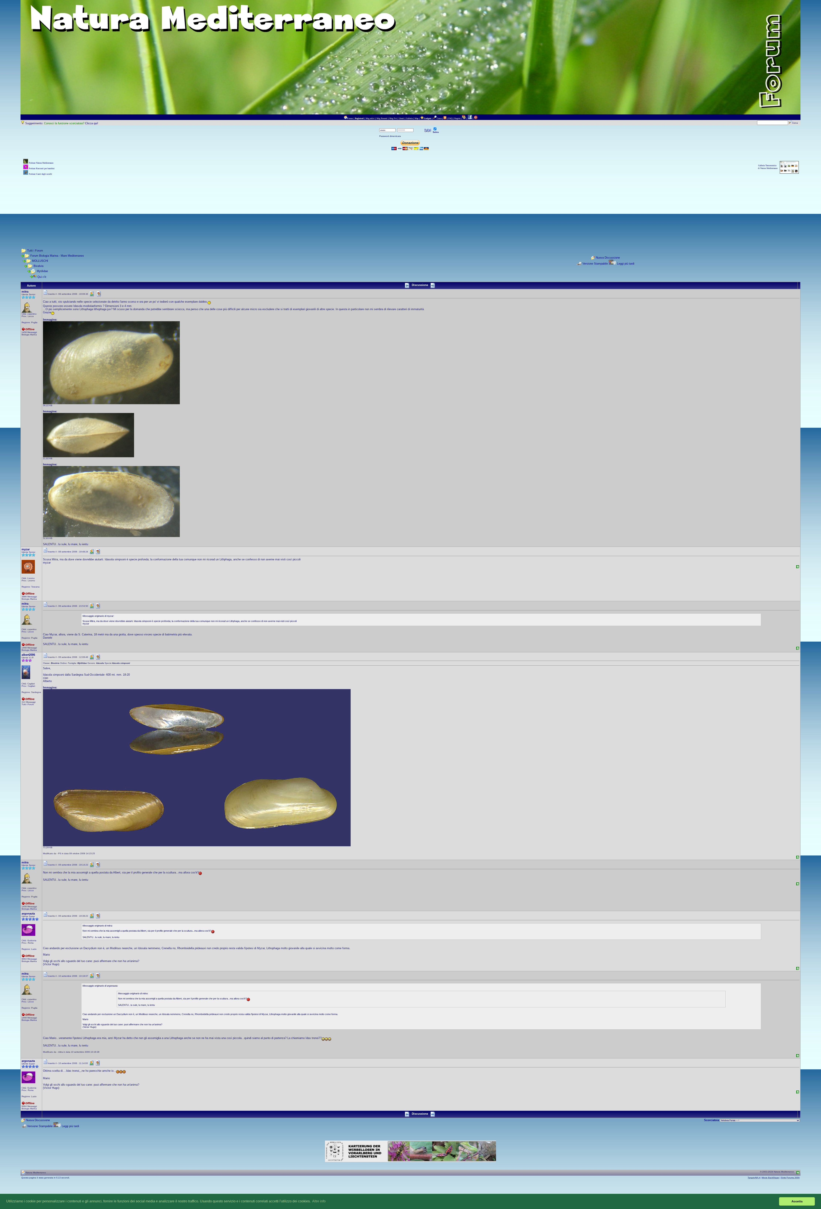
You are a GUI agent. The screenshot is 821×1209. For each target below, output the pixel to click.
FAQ (450, 118)
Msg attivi (370, 118)
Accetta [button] (797, 1201)
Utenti (401, 118)
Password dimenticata (390, 136)
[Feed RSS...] (444, 118)
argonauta (28, 913)
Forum (350, 118)
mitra (25, 291)
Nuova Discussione (608, 257)
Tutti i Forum (35, 250)
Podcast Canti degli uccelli (40, 174)
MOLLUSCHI (40, 260)
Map (416, 118)
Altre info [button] (319, 1201)
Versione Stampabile (595, 263)
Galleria (409, 118)
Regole (457, 118)
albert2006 (28, 654)
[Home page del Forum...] (345, 118)
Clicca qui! (91, 123)
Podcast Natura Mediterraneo (41, 163)
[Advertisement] (410, 206)
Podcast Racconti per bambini (42, 168)
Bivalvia (38, 266)
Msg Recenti (382, 118)
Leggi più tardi (625, 263)
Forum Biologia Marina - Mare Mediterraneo (57, 255)
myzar (26, 549)
